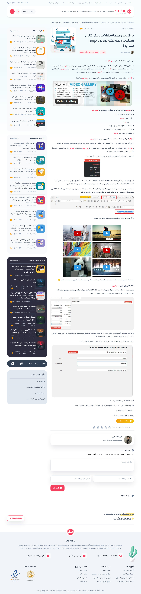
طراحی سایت (106, 570)
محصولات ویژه (17, 287)
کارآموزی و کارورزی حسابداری (36, 387)
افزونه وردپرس (91, 11)
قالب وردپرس (107, 11)
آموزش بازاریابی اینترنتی (125, 581)
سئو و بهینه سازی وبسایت (101, 574)
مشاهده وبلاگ (17, 518)
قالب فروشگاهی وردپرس (31, 287)
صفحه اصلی (128, 3)
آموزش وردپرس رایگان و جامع (110, 22)
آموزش (81, 11)
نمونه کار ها (71, 3)
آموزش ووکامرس (128, 574)
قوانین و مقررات (54, 3)
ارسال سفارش (98, 3)
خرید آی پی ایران (40, 393)
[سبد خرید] (17, 11)
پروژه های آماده (68, 11)
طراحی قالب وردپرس (85, 3)
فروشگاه (109, 3)
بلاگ (63, 3)
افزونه (65, 66)
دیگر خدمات (105, 566)
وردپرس (64, 69)
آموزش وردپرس (128, 570)
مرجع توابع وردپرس (103, 581)
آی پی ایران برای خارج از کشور (36, 399)
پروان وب (108, 61)
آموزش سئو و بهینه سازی (125, 578)
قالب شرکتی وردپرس (32, 337)
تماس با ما (118, 3)
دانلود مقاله (41, 381)
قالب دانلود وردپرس (25, 275)
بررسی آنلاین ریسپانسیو (102, 578)
